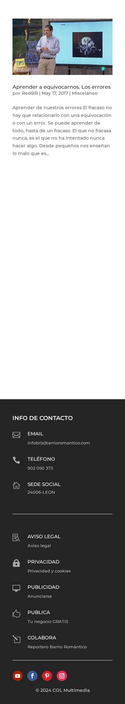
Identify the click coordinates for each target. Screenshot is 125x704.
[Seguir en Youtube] (18, 676)
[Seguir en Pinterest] (47, 676)
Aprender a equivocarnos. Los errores (62, 87)
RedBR (30, 93)
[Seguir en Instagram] (62, 676)
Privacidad (43, 562)
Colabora (42, 638)
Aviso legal (44, 536)
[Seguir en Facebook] (32, 676)
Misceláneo (85, 93)
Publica (39, 612)
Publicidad (43, 587)
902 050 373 (40, 468)
